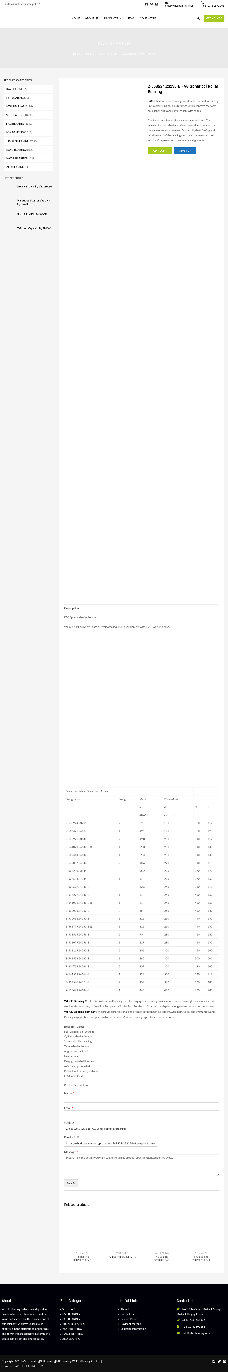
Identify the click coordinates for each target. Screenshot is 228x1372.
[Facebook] (146, 4)
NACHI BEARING (16, 158)
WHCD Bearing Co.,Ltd (79, 1001)
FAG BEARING (15, 123)
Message (71, 1151)
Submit (71, 1183)
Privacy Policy (129, 1319)
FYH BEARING (15, 97)
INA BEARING (14, 89)
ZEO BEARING (15, 166)
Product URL (72, 1137)
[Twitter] (151, 4)
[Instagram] (156, 4)
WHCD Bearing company (80, 1011)
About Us (126, 1309)
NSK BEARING (15, 132)
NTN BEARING (15, 106)
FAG (151, 101)
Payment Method (131, 1323)
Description (71, 608)
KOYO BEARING (16, 149)
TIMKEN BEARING (17, 141)
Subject (70, 1122)
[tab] (71, 608)
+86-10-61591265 (193, 1320)
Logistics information (133, 1328)
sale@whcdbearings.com (196, 1333)
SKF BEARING (14, 115)
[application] (119, 18)
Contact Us (127, 1314)
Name (69, 1093)
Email (68, 1107)
